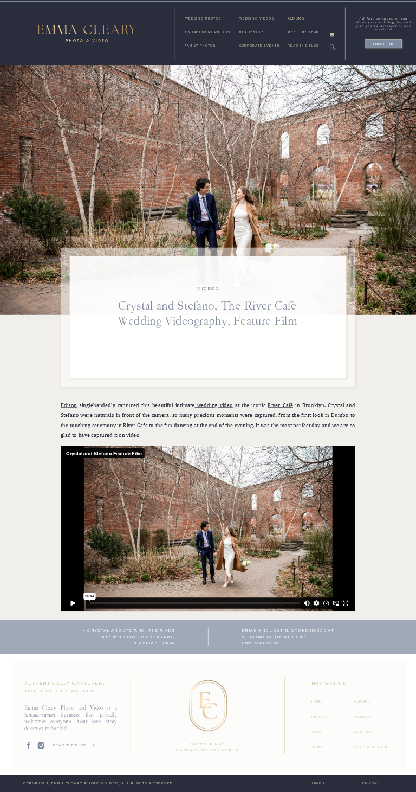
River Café (280, 405)
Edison (69, 405)
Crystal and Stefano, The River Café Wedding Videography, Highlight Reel (130, 637)
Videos (208, 289)
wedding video (214, 405)
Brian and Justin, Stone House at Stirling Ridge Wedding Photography (288, 637)
